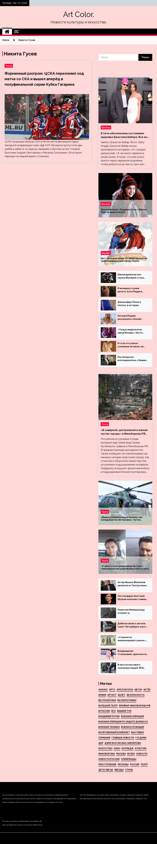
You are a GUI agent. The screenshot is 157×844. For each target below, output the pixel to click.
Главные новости (123, 737)
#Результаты (125, 689)
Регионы (123, 764)
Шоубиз (105, 127)
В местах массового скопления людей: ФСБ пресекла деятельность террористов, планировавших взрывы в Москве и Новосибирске (132, 667)
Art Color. (78, 14)
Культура (140, 748)
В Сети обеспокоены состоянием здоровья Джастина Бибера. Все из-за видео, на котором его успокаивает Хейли (124, 135)
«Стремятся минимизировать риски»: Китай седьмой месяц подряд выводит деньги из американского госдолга (133, 639)
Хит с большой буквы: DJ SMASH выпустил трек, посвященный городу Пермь (124, 259)
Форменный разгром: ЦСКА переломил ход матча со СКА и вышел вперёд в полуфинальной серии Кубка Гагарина (44, 79)
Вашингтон (124, 711)
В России (104, 711)
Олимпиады (128, 759)
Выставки (137, 732)
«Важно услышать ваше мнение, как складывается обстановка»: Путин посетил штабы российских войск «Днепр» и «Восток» (125, 518)
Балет (121, 695)
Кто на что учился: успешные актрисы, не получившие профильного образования (132, 345)
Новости (141, 754)
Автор (138, 689)
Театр (8, 65)
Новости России (109, 759)
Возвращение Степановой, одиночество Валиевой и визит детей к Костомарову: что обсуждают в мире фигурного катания (133, 653)
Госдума (140, 737)
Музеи (131, 754)
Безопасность (136, 695)
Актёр (147, 689)
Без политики (107, 700)
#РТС (112, 689)
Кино (117, 748)
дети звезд (105, 770)
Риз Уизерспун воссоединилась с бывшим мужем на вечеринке (133, 359)
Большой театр (108, 705)
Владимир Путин (109, 716)
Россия (134, 764)
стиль (129, 770)
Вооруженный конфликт (114, 732)
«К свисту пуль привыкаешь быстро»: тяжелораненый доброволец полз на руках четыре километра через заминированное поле (125, 567)
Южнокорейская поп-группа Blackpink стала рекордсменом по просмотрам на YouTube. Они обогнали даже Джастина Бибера (132, 276)
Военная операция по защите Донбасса (123, 721)
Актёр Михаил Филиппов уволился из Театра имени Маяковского (133, 584)
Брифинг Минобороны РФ (134, 705)
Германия (104, 737)
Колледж (128, 748)
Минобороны (106, 754)
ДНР (100, 743)
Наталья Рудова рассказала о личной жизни (129, 318)
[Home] (7, 32)
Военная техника (109, 727)
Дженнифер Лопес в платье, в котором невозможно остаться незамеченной (130, 304)
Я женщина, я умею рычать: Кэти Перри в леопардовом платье (130, 290)
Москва (121, 754)
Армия (102, 695)
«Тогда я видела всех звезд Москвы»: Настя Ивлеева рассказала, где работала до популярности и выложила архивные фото (133, 331)
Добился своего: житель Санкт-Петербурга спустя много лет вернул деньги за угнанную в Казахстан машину (132, 625)
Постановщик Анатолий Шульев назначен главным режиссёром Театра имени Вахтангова (133, 598)
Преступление (107, 764)
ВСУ (113, 711)
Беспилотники (126, 700)
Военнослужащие (132, 727)
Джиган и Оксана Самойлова (123, 743)
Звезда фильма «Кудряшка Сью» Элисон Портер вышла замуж (124, 210)
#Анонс (103, 689)
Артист (112, 695)
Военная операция (132, 716)
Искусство (105, 748)
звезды (119, 770)
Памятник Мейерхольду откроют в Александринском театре (132, 612)
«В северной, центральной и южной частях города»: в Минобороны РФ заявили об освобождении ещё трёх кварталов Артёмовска (124, 432)
